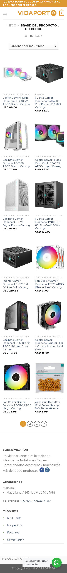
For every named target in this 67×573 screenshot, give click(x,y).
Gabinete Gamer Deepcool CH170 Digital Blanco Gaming (16, 221)
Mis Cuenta (14, 518)
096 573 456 (42, 500)
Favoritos (13, 532)
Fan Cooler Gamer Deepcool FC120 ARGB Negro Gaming (17, 405)
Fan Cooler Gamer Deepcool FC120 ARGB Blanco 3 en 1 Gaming (49, 283)
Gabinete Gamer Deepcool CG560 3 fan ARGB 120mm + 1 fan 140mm (17, 344)
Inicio (11, 25)
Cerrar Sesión (15, 540)
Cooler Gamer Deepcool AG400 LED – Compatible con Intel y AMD (49, 344)
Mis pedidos (15, 525)
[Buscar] (53, 13)
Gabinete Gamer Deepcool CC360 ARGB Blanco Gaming (16, 162)
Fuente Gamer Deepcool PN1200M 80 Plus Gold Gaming (16, 283)
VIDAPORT (33, 13)
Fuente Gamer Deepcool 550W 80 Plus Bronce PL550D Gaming (48, 102)
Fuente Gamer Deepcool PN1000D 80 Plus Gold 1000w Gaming (47, 223)
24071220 (27, 500)
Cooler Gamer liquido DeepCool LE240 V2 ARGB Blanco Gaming (16, 100)
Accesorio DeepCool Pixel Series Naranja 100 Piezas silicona (48, 405)
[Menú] (5, 13)
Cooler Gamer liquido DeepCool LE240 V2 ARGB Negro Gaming (48, 162)
